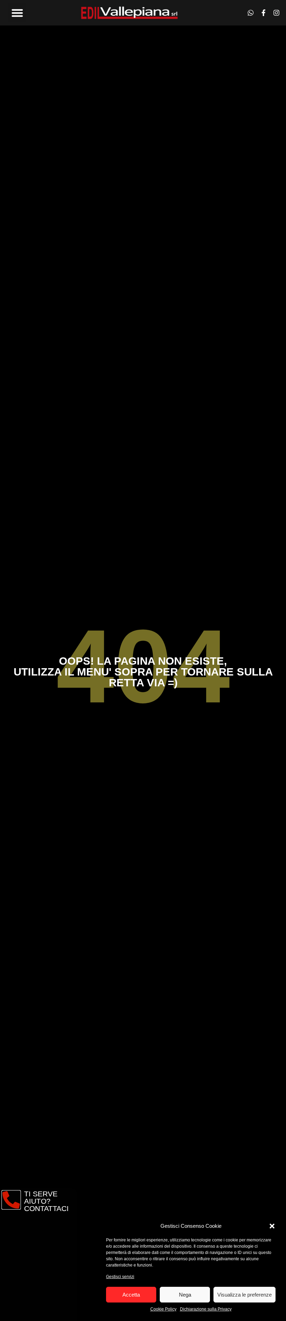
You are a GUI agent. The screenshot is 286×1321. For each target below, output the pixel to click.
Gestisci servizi (120, 1276)
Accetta (131, 1295)
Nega (185, 1295)
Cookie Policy (163, 1309)
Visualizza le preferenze (244, 1295)
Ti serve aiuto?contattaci (46, 1201)
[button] (272, 1226)
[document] (143, 660)
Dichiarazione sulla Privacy (206, 1309)
